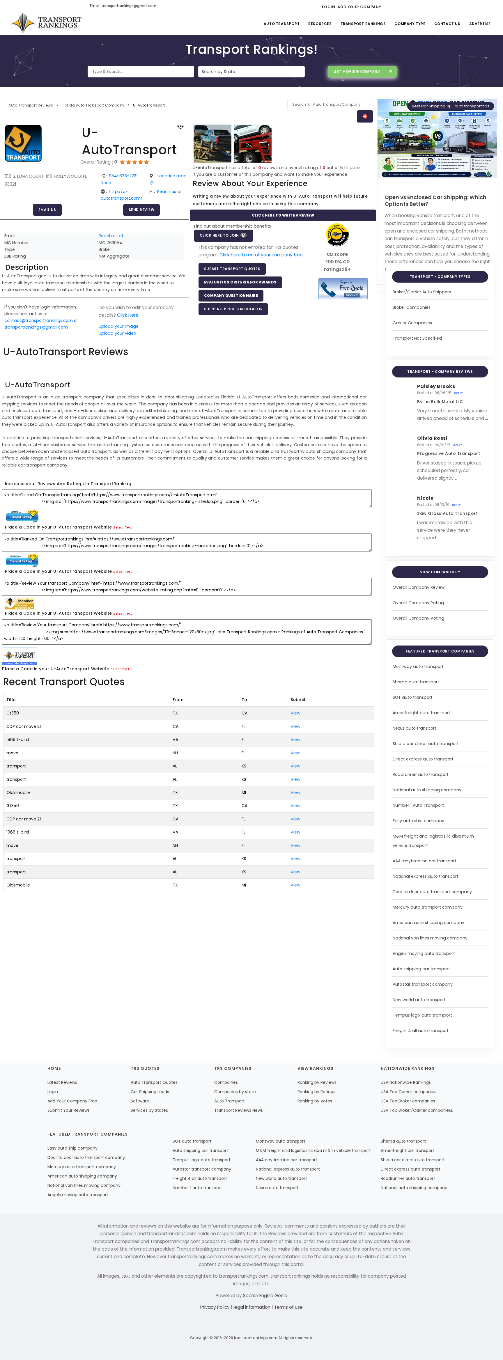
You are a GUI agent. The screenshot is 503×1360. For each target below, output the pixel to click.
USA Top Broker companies (408, 1101)
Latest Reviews (62, 1082)
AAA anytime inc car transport (286, 1160)
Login (328, 7)
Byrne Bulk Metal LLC (440, 402)
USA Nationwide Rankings (406, 1082)
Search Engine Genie (265, 1295)
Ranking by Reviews (316, 1082)
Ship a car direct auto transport (426, 744)
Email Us (47, 209)
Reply (458, 393)
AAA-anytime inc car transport (424, 861)
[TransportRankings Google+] (408, 6)
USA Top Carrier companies (408, 1092)
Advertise (480, 23)
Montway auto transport (418, 666)
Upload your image (119, 326)
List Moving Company (356, 71)
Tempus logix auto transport (422, 1015)
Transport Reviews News (238, 1110)
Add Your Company (359, 7)
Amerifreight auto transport (421, 713)
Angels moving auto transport (424, 953)
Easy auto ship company (418, 821)
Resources (320, 23)
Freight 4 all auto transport (421, 1030)
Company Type (409, 23)
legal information (252, 1307)
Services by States (149, 1110)
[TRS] (343, 289)
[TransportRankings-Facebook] (387, 6)
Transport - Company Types (440, 276)
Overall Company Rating (418, 603)
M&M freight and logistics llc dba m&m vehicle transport (313, 1150)
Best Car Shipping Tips (433, 106)
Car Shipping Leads (150, 1092)
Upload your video (117, 333)
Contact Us (447, 23)
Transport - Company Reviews (440, 371)
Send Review (142, 209)
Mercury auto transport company (428, 907)
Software (140, 1101)
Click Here (128, 315)
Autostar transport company (423, 984)
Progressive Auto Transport (448, 453)
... (486, 418)
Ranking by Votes (314, 1101)
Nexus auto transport (414, 728)
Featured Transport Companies (440, 651)
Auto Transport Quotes (154, 1082)
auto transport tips (472, 106)
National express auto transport (425, 876)
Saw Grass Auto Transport (447, 513)
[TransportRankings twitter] (398, 6)
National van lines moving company (430, 938)
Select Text (122, 527)
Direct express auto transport (423, 759)
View (295, 713)
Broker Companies (412, 307)
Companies (226, 1082)
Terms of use (288, 1307)
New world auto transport (419, 1000)
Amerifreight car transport (407, 1150)
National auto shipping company (427, 790)
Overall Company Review (419, 587)
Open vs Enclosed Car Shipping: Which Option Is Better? (435, 201)
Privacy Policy (215, 1307)
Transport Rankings (363, 23)
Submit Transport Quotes (232, 268)
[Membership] (180, 127)
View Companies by (440, 572)
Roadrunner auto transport (421, 774)
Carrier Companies (412, 323)
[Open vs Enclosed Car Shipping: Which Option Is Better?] (437, 138)
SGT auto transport (413, 697)
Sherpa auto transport (416, 682)
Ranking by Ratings (316, 1092)
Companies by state (235, 1092)
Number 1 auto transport (197, 1188)
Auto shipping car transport (421, 969)
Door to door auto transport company (432, 892)
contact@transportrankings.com (38, 320)
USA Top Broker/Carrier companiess (417, 1110)
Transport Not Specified (417, 338)
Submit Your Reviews (68, 1110)
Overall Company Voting (418, 618)
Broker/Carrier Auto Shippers (422, 292)
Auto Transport (282, 23)
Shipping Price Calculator (233, 308)
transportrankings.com (255, 1338)
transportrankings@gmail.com (36, 327)
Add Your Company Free (72, 1101)
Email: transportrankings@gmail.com (123, 5)
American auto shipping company (428, 922)
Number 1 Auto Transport (418, 805)
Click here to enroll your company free (261, 255)
